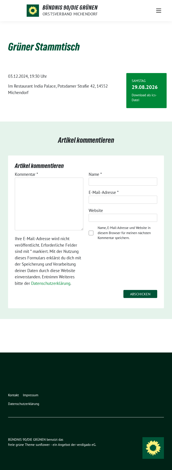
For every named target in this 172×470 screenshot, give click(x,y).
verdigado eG (86, 445)
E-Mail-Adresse (104, 192)
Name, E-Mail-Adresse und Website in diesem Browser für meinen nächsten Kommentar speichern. (124, 233)
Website (96, 210)
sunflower (43, 445)
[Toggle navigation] (158, 10)
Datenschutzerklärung (50, 283)
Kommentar (26, 174)
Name (95, 174)
